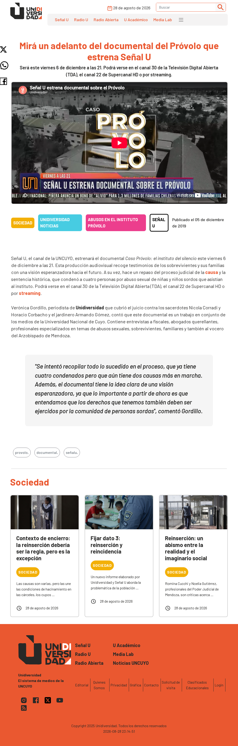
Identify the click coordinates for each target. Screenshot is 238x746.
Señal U (62, 19)
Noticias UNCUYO (131, 663)
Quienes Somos (99, 685)
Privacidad (118, 685)
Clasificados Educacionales (197, 685)
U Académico (136, 19)
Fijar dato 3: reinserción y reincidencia (106, 545)
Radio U (81, 19)
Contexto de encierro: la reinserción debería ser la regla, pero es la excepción (43, 548)
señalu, (72, 452)
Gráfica (135, 685)
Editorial (81, 685)
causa (211, 272)
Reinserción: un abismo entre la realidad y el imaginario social (186, 548)
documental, (47, 452)
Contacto (151, 685)
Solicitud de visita (171, 685)
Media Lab (162, 19)
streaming (29, 293)
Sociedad (22, 222)
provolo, (22, 452)
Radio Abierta (106, 19)
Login (219, 685)
